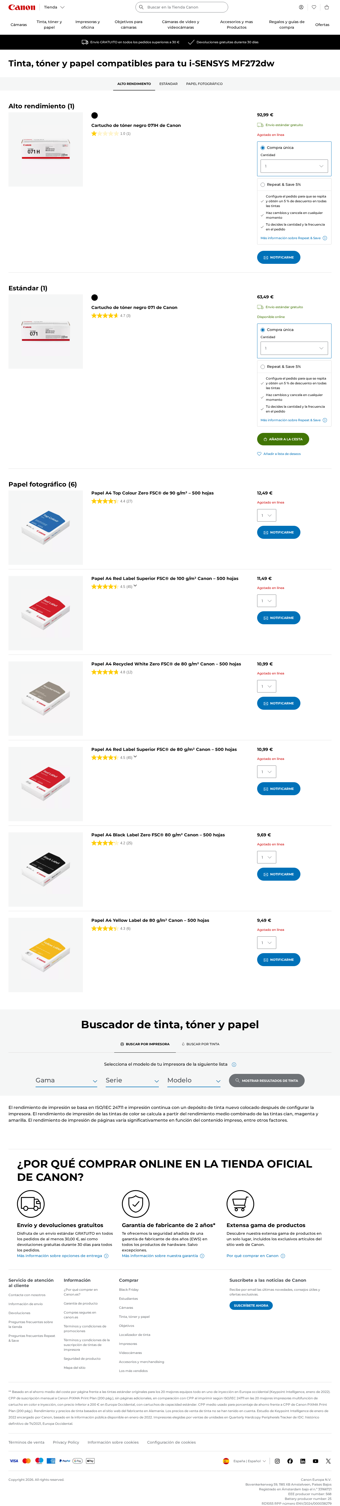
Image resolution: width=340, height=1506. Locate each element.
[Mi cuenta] (301, 7)
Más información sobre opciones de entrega (59, 1255)
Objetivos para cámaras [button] (128, 24)
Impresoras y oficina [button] (87, 24)
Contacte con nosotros (26, 1295)
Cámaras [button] (19, 24)
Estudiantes (128, 1299)
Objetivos (126, 1326)
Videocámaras (130, 1353)
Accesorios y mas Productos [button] (236, 24)
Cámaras (126, 1308)
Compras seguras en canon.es (80, 1314)
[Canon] (21, 7)
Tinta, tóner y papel (134, 1317)
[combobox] (181, 7)
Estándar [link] (168, 84)
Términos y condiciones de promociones (85, 1328)
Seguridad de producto (82, 1359)
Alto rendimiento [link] (134, 84)
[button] (234, 1064)
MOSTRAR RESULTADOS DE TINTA (270, 1081)
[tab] (145, 1043)
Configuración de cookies (171, 1442)
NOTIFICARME (282, 257)
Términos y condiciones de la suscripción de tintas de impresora (87, 1345)
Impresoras (128, 1344)
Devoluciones (19, 1313)
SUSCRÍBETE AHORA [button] (251, 1305)
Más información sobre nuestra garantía (160, 1255)
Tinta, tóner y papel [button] (49, 24)
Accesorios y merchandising (141, 1362)
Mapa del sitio (75, 1368)
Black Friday (129, 1290)
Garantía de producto (81, 1303)
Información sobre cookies (113, 1442)
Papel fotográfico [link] (204, 84)
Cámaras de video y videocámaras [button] (180, 24)
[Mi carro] (327, 7)
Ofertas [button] (322, 24)
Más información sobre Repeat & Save (291, 238)
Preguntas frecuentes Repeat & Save (31, 1338)
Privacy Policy (66, 1442)
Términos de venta (26, 1442)
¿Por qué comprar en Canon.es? (81, 1292)
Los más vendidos (133, 1371)
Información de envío (25, 1304)
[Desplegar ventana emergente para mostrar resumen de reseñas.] (136, 587)
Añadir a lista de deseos (282, 454)
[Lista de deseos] (314, 7)
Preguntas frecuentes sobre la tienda (30, 1324)
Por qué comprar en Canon (253, 1255)
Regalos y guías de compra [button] (287, 24)
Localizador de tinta (134, 1335)
